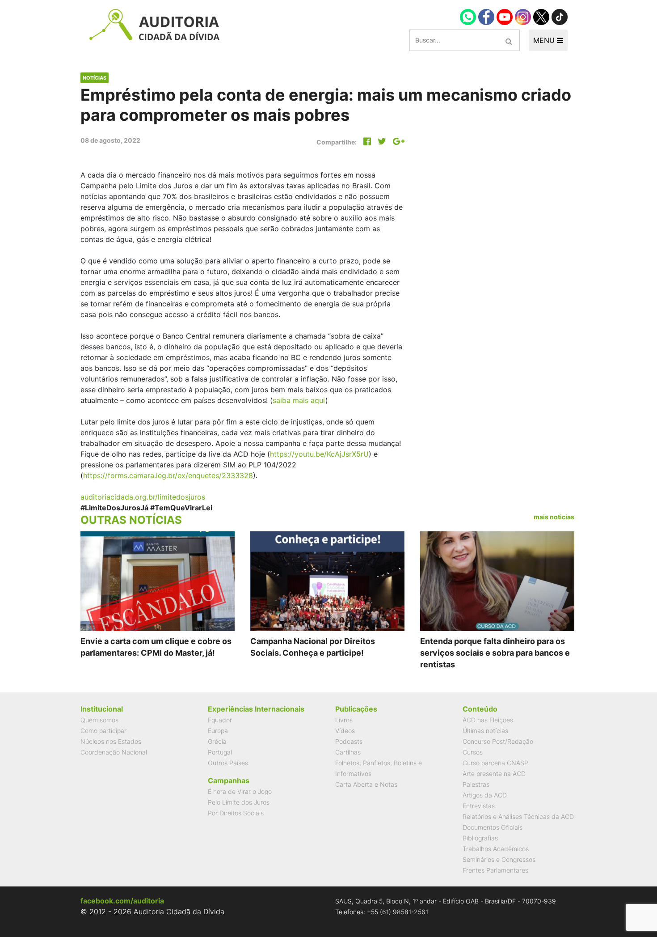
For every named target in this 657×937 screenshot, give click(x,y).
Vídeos (345, 730)
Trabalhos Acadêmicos (496, 848)
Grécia (217, 741)
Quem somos (99, 720)
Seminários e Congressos (499, 859)
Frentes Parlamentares (495, 870)
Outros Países (228, 763)
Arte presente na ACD (494, 773)
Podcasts (348, 741)
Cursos (473, 752)
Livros (344, 720)
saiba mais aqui (299, 400)
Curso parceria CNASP (495, 763)
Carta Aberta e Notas (366, 784)
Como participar (103, 730)
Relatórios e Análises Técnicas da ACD (518, 816)
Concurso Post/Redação (498, 741)
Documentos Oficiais (492, 827)
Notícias (94, 78)
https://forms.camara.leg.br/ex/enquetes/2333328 (168, 475)
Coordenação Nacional (113, 752)
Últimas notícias (485, 730)
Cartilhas (348, 752)
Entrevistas (479, 806)
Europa (218, 730)
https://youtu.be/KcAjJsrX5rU (319, 453)
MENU (545, 40)
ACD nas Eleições (488, 720)
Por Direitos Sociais (236, 813)
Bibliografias (480, 838)
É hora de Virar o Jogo (240, 791)
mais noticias (554, 517)
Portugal (220, 752)
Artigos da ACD (485, 795)
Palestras (476, 784)
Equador (220, 720)
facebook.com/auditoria (122, 900)
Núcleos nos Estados (110, 741)
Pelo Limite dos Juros (239, 802)
